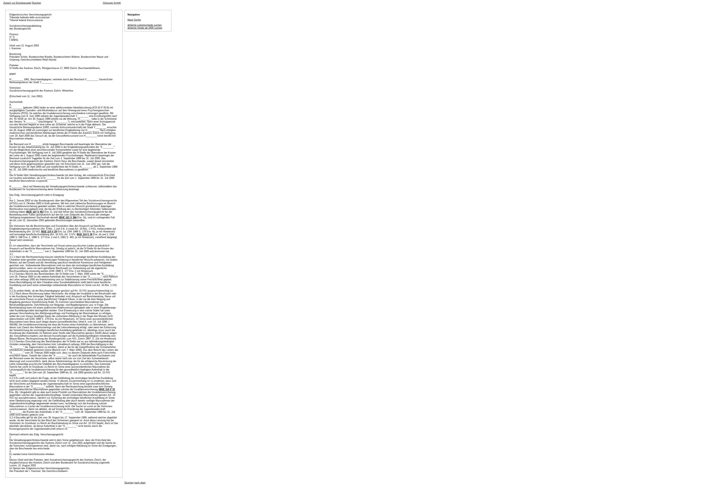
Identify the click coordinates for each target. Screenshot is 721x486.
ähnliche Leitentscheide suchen (144, 25)
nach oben (140, 482)
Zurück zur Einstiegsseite (17, 3)
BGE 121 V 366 (68, 217)
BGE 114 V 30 (84, 234)
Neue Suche (134, 19)
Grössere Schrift (112, 3)
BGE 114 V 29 (49, 231)
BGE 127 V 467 (35, 211)
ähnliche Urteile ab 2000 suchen (144, 27)
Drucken (36, 3)
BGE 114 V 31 (107, 389)
